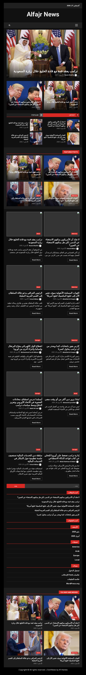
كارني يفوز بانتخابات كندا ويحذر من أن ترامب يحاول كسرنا (62, 330)
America (37, 99)
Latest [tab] (72, 115)
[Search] (9, 25)
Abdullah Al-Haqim (69, 299)
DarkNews (51, 670)
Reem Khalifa (69, 75)
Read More (73, 260)
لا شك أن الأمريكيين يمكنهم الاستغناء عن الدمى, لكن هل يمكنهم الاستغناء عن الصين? (73, 125)
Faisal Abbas (71, 248)
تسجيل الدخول (74, 570)
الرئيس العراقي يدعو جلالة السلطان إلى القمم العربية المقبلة (36, 138)
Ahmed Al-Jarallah (69, 402)
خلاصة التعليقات (73, 579)
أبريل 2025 (75, 536)
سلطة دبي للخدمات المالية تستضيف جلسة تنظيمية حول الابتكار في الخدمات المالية (24, 440)
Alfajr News (43, 14)
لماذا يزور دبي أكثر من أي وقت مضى (62, 384)
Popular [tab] (35, 115)
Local (38, 449)
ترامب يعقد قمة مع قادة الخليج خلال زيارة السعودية (43, 54)
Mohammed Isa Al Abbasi (30, 352)
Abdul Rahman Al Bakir (68, 461)
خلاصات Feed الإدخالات (70, 575)
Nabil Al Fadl (34, 408)
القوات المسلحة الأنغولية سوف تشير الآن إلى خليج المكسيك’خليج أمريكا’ (73, 138)
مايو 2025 (75, 532)
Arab (75, 67)
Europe (37, 340)
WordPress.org (72, 584)
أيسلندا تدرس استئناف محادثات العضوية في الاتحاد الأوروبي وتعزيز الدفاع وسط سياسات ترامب (24, 384)
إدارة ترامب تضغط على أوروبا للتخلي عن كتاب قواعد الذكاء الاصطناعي (62, 440)
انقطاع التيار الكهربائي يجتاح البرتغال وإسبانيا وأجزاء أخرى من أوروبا (24, 330)
